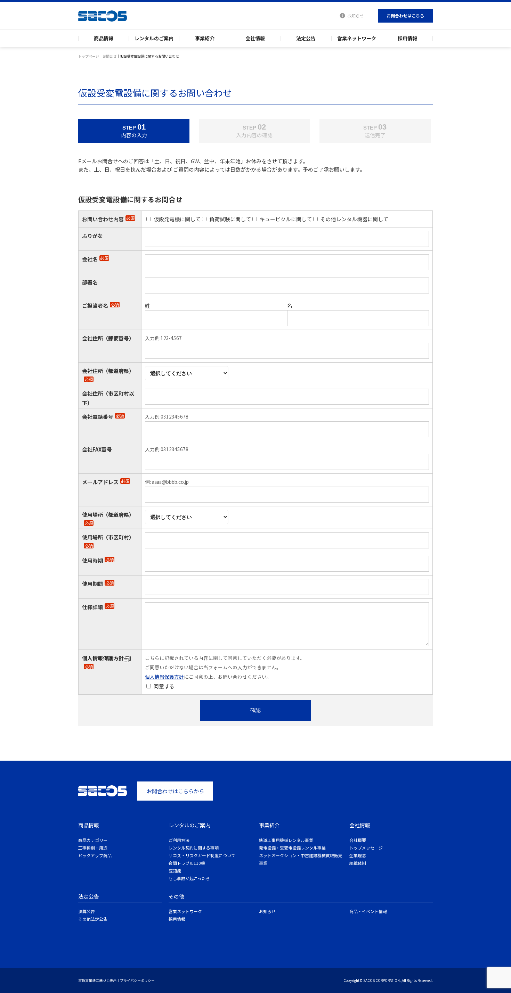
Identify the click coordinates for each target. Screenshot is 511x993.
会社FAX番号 (97, 449)
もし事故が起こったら (189, 878)
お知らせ (355, 15)
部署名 (90, 282)
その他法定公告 (92, 919)
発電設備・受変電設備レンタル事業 (292, 848)
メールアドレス (105, 482)
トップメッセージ (366, 848)
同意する (164, 686)
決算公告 (86, 911)
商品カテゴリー (92, 840)
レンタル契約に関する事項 (194, 848)
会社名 (95, 259)
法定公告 (306, 38)
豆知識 (175, 871)
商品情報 (103, 38)
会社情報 (255, 38)
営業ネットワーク (356, 38)
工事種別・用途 (92, 848)
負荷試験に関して (230, 219)
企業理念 (357, 855)
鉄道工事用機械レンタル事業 (286, 840)
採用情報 (407, 38)
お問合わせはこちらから (175, 791)
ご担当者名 (100, 305)
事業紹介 (204, 38)
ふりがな (92, 235)
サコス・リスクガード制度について (202, 855)
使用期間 (98, 583)
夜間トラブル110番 (187, 863)
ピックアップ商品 (95, 855)
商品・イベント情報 (368, 911)
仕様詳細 (98, 607)
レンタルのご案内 (154, 38)
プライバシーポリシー (137, 980)
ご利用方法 (179, 840)
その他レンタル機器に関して (354, 219)
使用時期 (98, 560)
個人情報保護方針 (103, 658)
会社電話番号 (103, 416)
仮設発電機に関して (177, 219)
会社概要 (357, 840)
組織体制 (357, 863)
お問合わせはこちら (405, 15)
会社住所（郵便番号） (108, 338)
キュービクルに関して (286, 219)
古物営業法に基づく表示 (97, 980)
